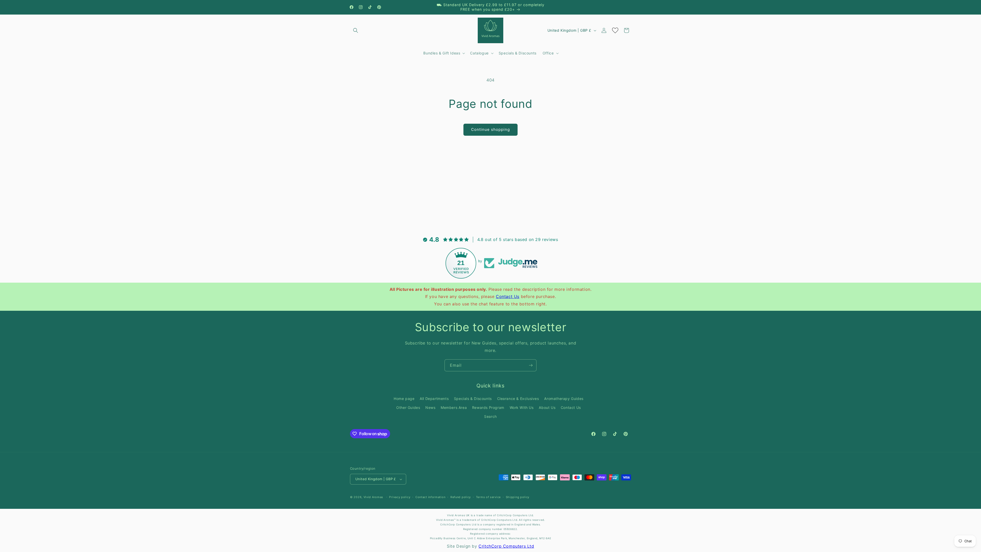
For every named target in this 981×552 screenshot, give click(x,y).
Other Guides (408, 407)
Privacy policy (399, 497)
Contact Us (507, 296)
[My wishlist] (615, 30)
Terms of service (488, 497)
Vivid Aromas (373, 497)
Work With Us (522, 407)
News (430, 407)
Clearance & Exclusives (518, 398)
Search (490, 416)
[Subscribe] (530, 365)
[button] (355, 30)
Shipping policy (518, 497)
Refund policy (460, 497)
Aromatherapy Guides (563, 398)
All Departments (434, 398)
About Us (547, 407)
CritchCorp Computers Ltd (506, 546)
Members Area (454, 407)
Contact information (430, 497)
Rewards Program (488, 407)
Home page (404, 398)
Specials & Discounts (473, 398)
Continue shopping (490, 129)
